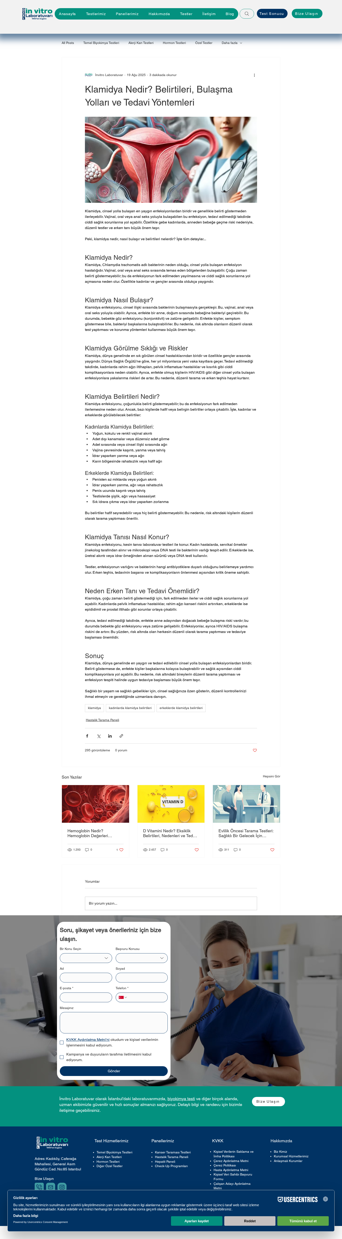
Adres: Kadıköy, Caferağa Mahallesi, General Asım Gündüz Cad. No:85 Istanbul (58, 1163)
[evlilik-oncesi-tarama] (246, 804)
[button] (127, 13)
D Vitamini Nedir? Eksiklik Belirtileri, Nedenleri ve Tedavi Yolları (170, 833)
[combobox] (86, 958)
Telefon (122, 988)
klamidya (94, 708)
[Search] (247, 14)
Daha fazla (230, 43)
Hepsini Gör (271, 776)
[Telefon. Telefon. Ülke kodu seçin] (123, 997)
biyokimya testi (181, 1098)
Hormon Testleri (174, 43)
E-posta (66, 988)
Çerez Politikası (225, 1165)
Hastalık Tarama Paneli (102, 720)
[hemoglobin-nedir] (95, 804)
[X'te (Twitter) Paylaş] (98, 736)
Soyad (120, 968)
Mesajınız (67, 1008)
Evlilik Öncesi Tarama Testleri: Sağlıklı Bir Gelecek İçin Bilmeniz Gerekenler (245, 833)
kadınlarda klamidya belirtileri (130, 708)
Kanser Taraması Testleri (173, 1152)
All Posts (68, 43)
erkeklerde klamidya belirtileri (181, 708)
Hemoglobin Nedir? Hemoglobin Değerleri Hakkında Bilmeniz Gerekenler (87, 833)
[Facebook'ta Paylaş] (87, 736)
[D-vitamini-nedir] (171, 804)
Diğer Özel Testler (110, 1166)
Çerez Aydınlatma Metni (231, 1161)
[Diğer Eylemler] (254, 75)
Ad (62, 968)
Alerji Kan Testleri (141, 43)
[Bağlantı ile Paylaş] (121, 736)
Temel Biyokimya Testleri (101, 43)
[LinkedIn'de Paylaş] (110, 736)
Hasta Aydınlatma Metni (231, 1170)
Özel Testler (203, 43)
